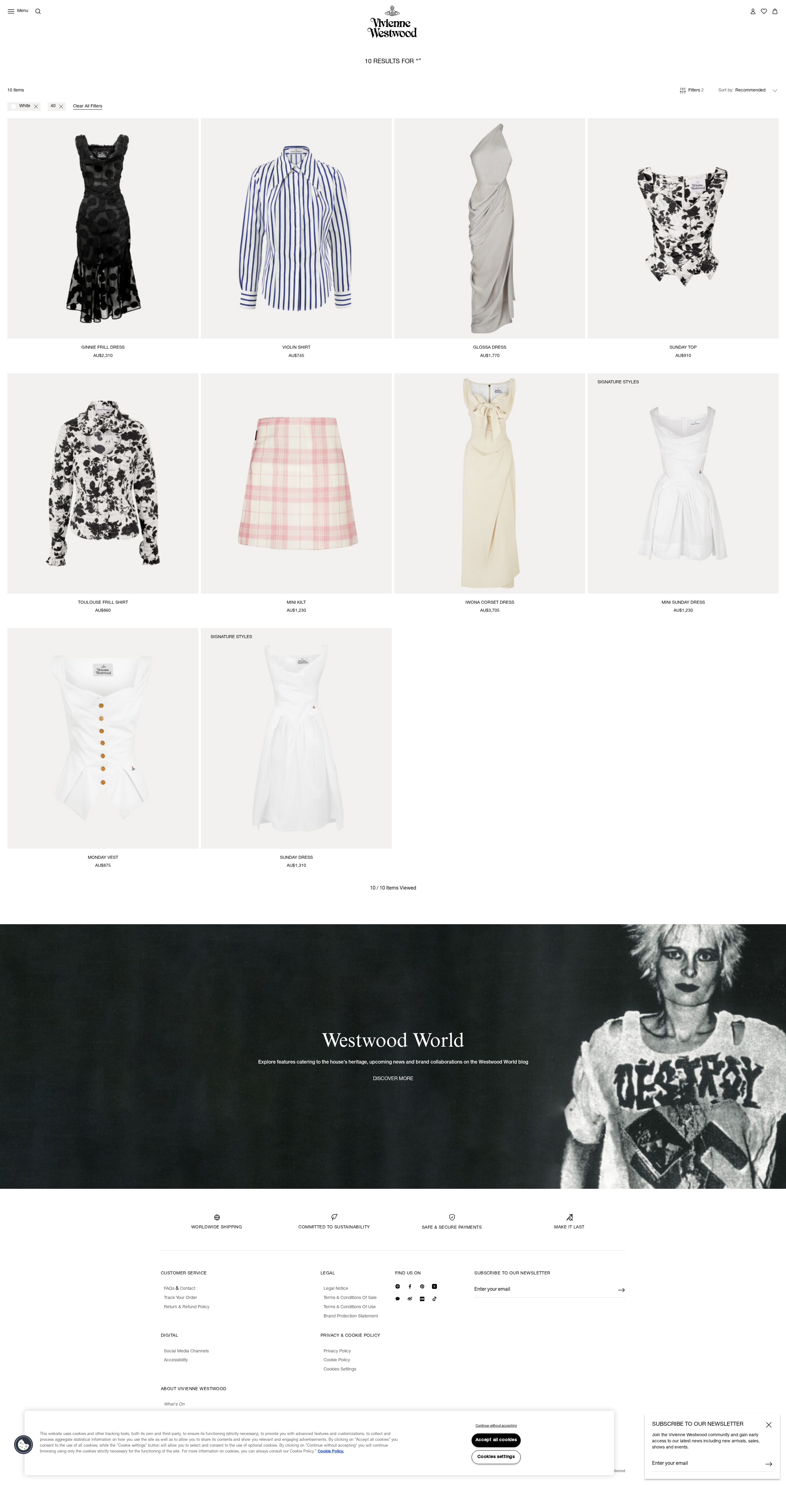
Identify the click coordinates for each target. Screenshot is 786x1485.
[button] (23, 1445)
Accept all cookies (496, 1440)
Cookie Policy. (331, 1452)
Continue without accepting (496, 1426)
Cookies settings (496, 1457)
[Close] (768, 1425)
